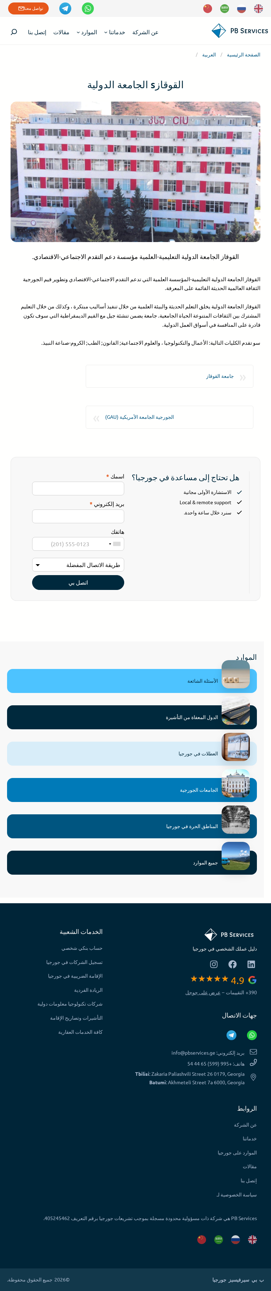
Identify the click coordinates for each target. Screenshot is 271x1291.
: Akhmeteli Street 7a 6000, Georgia (197, 1082)
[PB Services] (237, 33)
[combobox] (115, 543)
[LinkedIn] (251, 964)
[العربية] (224, 8)
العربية (209, 54)
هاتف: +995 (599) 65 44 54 (216, 1063)
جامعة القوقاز (220, 376)
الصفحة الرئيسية (243, 54)
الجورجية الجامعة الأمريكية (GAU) (139, 417)
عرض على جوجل (203, 992)
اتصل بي (78, 582)
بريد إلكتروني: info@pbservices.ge (208, 1052)
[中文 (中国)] (207, 8)
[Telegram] (65, 8)
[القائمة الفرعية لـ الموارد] (78, 32)
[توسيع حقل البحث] (14, 32)
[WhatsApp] (88, 8)
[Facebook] (232, 964)
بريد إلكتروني (107, 503)
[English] (258, 8)
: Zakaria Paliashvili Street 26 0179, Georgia (190, 1073)
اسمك (115, 476)
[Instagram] (213, 964)
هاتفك (117, 531)
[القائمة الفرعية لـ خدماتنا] (106, 32)
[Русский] (241, 8)
